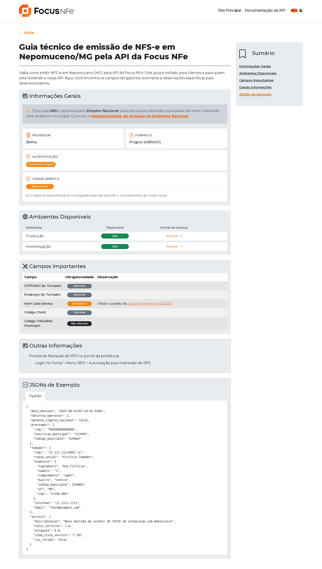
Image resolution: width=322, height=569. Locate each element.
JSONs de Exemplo (255, 94)
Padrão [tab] (35, 396)
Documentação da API (265, 10)
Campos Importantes (256, 80)
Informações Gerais (255, 66)
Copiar (219, 406)
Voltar (29, 33)
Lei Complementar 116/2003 (150, 304)
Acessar (172, 236)
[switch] (294, 10)
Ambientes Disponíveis (257, 73)
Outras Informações (255, 87)
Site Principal (229, 10)
